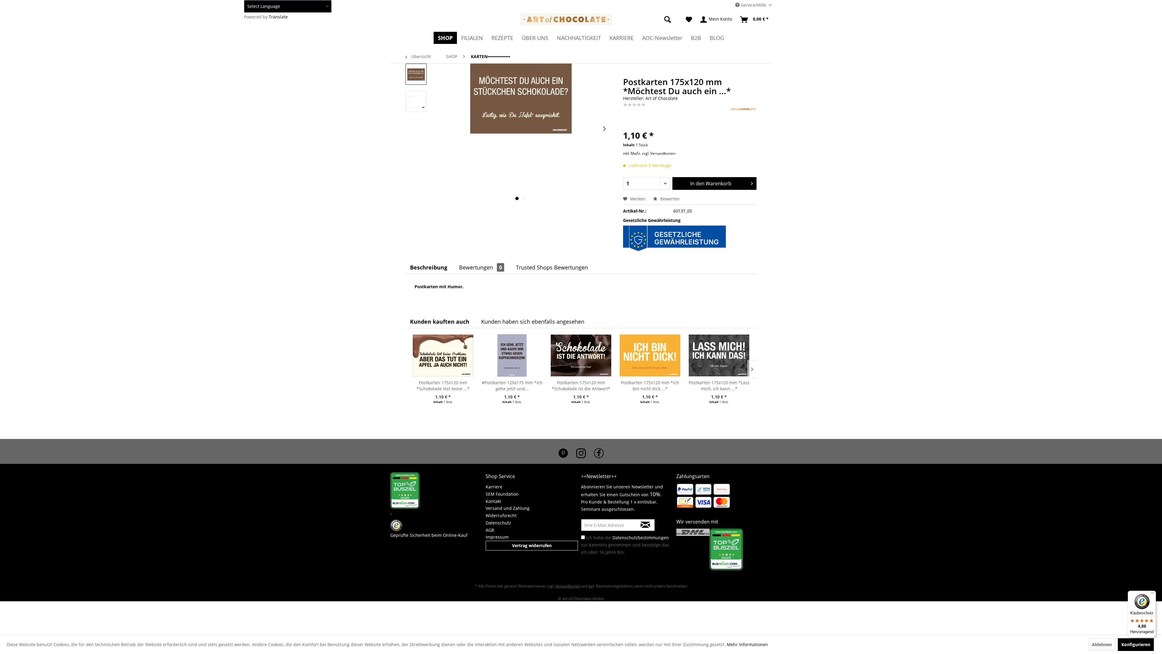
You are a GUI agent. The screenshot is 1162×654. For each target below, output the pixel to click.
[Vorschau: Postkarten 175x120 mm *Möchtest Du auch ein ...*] (416, 74)
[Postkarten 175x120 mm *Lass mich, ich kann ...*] (719, 355)
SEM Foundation (502, 494)
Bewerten (669, 199)
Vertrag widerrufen (532, 545)
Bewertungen (480, 267)
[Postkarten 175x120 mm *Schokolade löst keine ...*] (443, 355)
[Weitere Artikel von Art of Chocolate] (743, 118)
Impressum (497, 537)
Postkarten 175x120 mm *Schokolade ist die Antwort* (581, 385)
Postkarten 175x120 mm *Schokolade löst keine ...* (443, 385)
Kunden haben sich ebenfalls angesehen (532, 321)
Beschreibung (428, 267)
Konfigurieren (1135, 644)
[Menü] (1152, 594)
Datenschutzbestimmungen (640, 537)
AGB (490, 530)
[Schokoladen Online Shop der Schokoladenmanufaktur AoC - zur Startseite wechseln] (566, 21)
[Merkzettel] (689, 20)
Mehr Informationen (747, 644)
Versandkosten (567, 586)
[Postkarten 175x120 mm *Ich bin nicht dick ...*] (650, 355)
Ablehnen (1102, 644)
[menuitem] (660, 20)
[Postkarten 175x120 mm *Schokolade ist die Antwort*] (581, 355)
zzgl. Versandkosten (658, 153)
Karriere (494, 487)
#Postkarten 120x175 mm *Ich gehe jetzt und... (512, 385)
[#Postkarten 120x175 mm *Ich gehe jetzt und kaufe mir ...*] (512, 355)
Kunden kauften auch (439, 321)
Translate (278, 17)
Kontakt (493, 501)
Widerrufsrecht (501, 515)
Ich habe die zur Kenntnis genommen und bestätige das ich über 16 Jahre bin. (625, 545)
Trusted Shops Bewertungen (552, 267)
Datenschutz (498, 523)
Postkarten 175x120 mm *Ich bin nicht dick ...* (650, 385)
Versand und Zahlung (508, 508)
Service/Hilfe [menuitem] (753, 5)
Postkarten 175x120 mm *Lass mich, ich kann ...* (719, 385)
